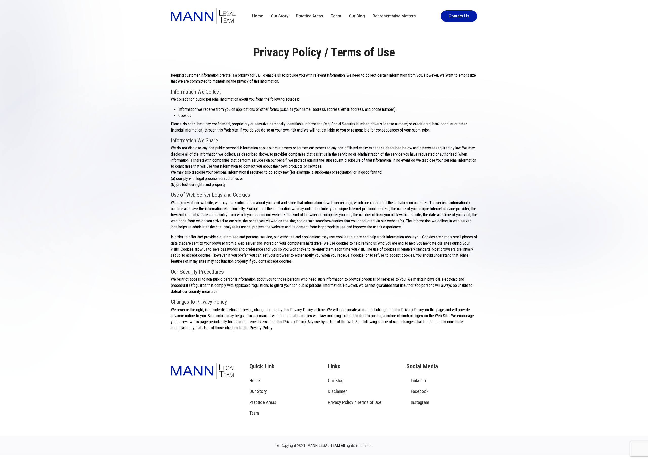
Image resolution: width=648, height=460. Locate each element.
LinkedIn (418, 380)
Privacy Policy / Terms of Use (354, 402)
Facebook (419, 391)
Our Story (279, 16)
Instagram (420, 402)
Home (257, 16)
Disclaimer (337, 391)
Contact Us (459, 16)
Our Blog (357, 16)
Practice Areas (309, 16)
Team (336, 16)
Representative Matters (394, 16)
